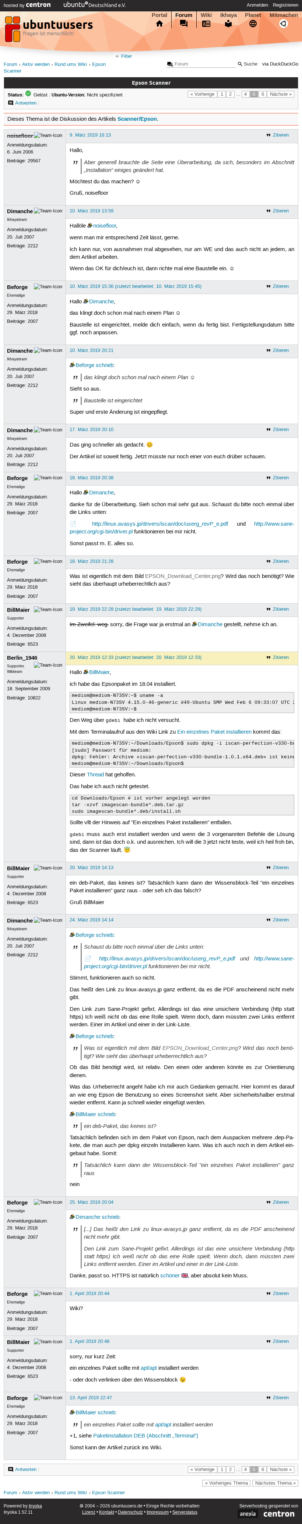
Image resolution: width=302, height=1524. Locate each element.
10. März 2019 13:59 (91, 211)
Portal (159, 15)
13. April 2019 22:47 (91, 1398)
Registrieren (285, 5)
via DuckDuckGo (280, 64)
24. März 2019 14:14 (91, 920)
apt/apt (149, 1368)
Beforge (17, 287)
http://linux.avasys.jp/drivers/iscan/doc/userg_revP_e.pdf (160, 524)
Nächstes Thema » (275, 1483)
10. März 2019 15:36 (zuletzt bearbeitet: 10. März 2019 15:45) (135, 286)
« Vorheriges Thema (226, 1483)
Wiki (206, 15)
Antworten (25, 103)
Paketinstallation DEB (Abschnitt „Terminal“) (145, 1436)
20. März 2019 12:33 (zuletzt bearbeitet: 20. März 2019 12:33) (135, 657)
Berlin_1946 (22, 658)
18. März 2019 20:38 (91, 478)
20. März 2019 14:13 (91, 868)
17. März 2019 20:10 (91, 430)
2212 (33, 246)
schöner (170, 1276)
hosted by (15, 5)
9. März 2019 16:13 (90, 135)
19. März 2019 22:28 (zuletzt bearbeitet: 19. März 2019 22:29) (135, 609)
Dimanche (20, 211)
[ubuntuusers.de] (50, 31)
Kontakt (106, 1512)
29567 (34, 161)
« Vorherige (202, 94)
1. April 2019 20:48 (89, 1341)
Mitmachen (284, 15)
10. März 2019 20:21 (91, 350)
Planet (253, 15)
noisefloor (20, 136)
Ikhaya (228, 15)
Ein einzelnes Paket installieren (214, 732)
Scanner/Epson (137, 119)
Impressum (158, 1512)
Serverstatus (184, 1512)
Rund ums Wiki (71, 64)
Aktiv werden (36, 64)
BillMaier (18, 610)
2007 (33, 321)
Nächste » (281, 94)
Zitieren (281, 135)
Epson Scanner (108, 1493)
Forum (183, 15)
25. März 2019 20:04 (91, 1202)
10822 (34, 698)
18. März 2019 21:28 (91, 561)
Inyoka (35, 1506)
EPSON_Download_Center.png (183, 576)
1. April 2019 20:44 (89, 1294)
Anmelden (257, 5)
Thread (95, 775)
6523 (33, 644)
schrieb (104, 365)
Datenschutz (130, 1512)
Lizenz (88, 1512)
